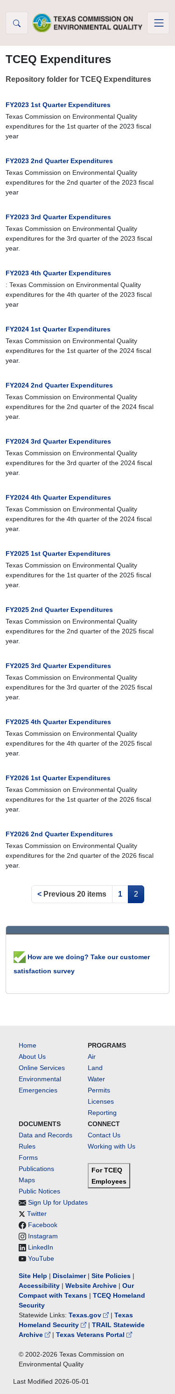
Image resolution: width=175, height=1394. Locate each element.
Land (95, 1067)
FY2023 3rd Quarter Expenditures (58, 217)
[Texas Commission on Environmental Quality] (88, 23)
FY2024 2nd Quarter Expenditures (59, 385)
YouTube (41, 1258)
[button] (17, 23)
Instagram (43, 1236)
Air (92, 1056)
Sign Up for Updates (58, 1202)
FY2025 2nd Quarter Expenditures (59, 609)
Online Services (42, 1067)
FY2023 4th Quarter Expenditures (58, 273)
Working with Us (111, 1146)
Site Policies (111, 1275)
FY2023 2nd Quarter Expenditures (59, 161)
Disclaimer (69, 1275)
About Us (32, 1056)
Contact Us (104, 1135)
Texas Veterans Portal (91, 1334)
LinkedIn (40, 1247)
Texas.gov (86, 1315)
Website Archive (91, 1285)
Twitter (37, 1213)
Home (27, 1045)
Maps (27, 1180)
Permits (99, 1090)
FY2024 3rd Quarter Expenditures (58, 441)
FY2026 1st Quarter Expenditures (58, 778)
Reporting (102, 1112)
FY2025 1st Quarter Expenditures (58, 553)
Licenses (101, 1101)
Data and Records (45, 1135)
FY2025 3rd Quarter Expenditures (58, 665)
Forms (28, 1157)
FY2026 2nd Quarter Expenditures (59, 834)
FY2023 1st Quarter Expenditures (58, 104)
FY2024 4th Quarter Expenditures (58, 497)
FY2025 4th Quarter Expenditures (58, 722)
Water (96, 1079)
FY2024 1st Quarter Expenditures (58, 329)
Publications (36, 1168)
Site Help (33, 1275)
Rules (27, 1146)
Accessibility (40, 1285)
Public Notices (39, 1191)
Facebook (42, 1225)
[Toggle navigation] (158, 23)
